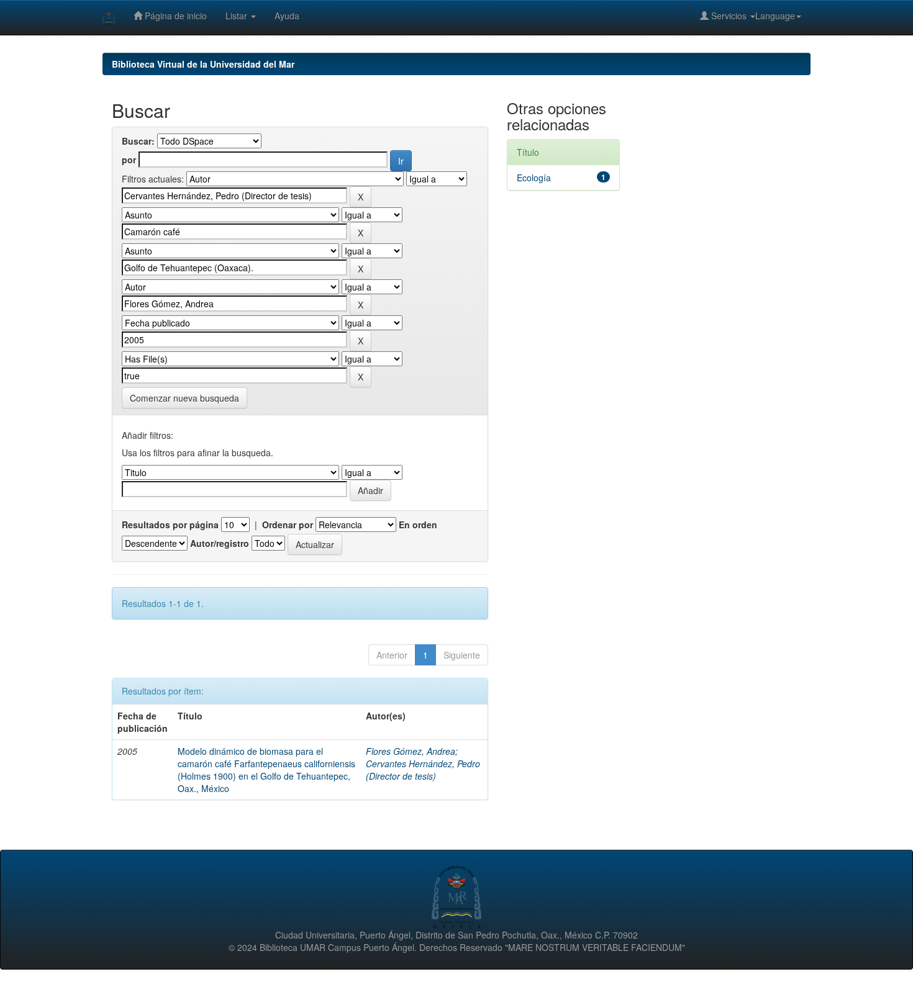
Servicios (729, 15)
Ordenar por (287, 524)
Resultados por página (170, 524)
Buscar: (138, 141)
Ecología (534, 177)
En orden (418, 524)
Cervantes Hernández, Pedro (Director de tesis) (423, 769)
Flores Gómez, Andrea (410, 751)
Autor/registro (219, 543)
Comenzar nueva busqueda (184, 398)
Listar (237, 15)
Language (775, 15)
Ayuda (287, 15)
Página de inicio (174, 15)
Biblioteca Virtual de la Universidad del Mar (203, 64)
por (129, 159)
